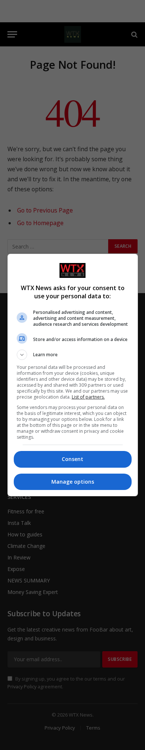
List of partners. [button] (88, 397)
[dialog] (72, 375)
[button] (73, 355)
